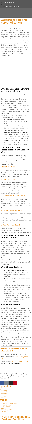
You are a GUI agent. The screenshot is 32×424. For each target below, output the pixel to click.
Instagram (24, 361)
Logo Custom (5, 408)
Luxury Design (5, 407)
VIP (1, 395)
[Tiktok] (26, 2)
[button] (23, 11)
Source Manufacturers (8, 403)
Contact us (4, 396)
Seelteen (3, 390)
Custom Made (5, 405)
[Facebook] (20, 2)
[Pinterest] (28, 2)
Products (3, 393)
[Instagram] (23, 2)
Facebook (16, 361)
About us (3, 391)
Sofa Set (3, 411)
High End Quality (6, 410)
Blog (1, 398)
